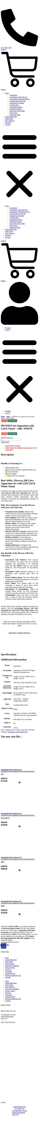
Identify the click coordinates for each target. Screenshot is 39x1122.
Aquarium (8, 971)
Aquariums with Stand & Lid (19, 99)
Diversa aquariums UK (13, 975)
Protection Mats (15, 115)
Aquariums (13, 95)
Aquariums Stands (16, 107)
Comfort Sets (14, 105)
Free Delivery (10, 121)
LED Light (13, 113)
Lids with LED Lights (17, 111)
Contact (8, 125)
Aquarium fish (10, 973)
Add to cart (5, 442)
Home (3, 416)
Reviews (8, 123)
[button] (19, 165)
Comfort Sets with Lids (17, 101)
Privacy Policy (10, 968)
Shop (7, 93)
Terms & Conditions (12, 966)
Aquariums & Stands (17, 103)
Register (8, 328)
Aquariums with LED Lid (18, 97)
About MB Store (11, 117)
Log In (7, 330)
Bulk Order (9, 119)
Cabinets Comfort (16, 109)
